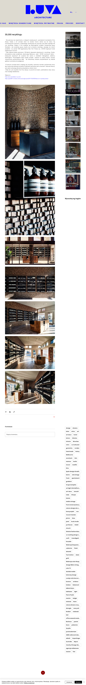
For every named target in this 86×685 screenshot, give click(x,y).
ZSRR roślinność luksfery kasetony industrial (73, 635)
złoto (73, 431)
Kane (75, 601)
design (68, 428)
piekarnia (75, 625)
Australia (69, 641)
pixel (67, 521)
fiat (74, 651)
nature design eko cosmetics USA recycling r (73, 508)
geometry (69, 448)
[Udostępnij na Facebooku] (6, 412)
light (75, 591)
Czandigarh (75, 538)
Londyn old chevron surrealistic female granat (73, 578)
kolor (67, 431)
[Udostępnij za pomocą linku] (14, 412)
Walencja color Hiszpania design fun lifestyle (73, 561)
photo (68, 518)
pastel (76, 621)
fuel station (70, 555)
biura (67, 625)
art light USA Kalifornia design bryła (73, 488)
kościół (76, 491)
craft (67, 538)
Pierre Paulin (70, 595)
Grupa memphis (71, 485)
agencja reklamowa (72, 648)
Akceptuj (78, 682)
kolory (77, 451)
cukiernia (69, 548)
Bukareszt (76, 585)
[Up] (43, 673)
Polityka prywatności (29, 683)
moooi (68, 465)
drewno (75, 428)
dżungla (68, 608)
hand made (69, 451)
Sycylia (68, 628)
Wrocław (76, 441)
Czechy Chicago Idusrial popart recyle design (73, 645)
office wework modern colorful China (73, 618)
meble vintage (70, 501)
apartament (76, 478)
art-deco (69, 491)
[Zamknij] (84, 682)
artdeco (75, 581)
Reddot (68, 611)
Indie (67, 495)
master (68, 598)
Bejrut (76, 641)
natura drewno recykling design (73, 605)
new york (76, 608)
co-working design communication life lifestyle (73, 535)
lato (75, 458)
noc (77, 511)
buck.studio (75, 521)
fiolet (76, 548)
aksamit (68, 551)
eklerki (68, 638)
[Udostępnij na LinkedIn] (10, 412)
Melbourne (69, 455)
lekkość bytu (70, 588)
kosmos (68, 581)
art (78, 431)
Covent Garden (71, 515)
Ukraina (74, 438)
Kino (67, 468)
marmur (68, 461)
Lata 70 (68, 568)
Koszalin (68, 541)
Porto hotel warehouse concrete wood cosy (73, 505)
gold (67, 558)
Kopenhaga (76, 638)
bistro (68, 475)
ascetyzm (69, 458)
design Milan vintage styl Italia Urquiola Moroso (73, 565)
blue (73, 518)
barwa (68, 498)
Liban (77, 555)
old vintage (75, 475)
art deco (68, 435)
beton (68, 438)
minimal (68, 601)
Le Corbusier (75, 445)
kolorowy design (71, 575)
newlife (74, 465)
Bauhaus (69, 621)
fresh (67, 478)
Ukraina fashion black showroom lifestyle (73, 531)
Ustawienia (69, 682)
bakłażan (69, 591)
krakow (68, 585)
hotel (75, 435)
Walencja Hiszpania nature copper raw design (73, 545)
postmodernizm (71, 631)
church (68, 528)
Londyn (77, 448)
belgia (75, 598)
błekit (76, 525)
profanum (69, 525)
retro (67, 445)
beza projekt (70, 511)
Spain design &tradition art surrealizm (73, 471)
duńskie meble (70, 571)
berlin (75, 461)
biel (67, 615)
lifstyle (73, 495)
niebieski (76, 611)
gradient (69, 481)
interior (68, 441)
